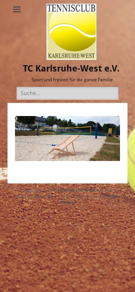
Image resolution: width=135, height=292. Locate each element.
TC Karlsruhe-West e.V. (71, 68)
